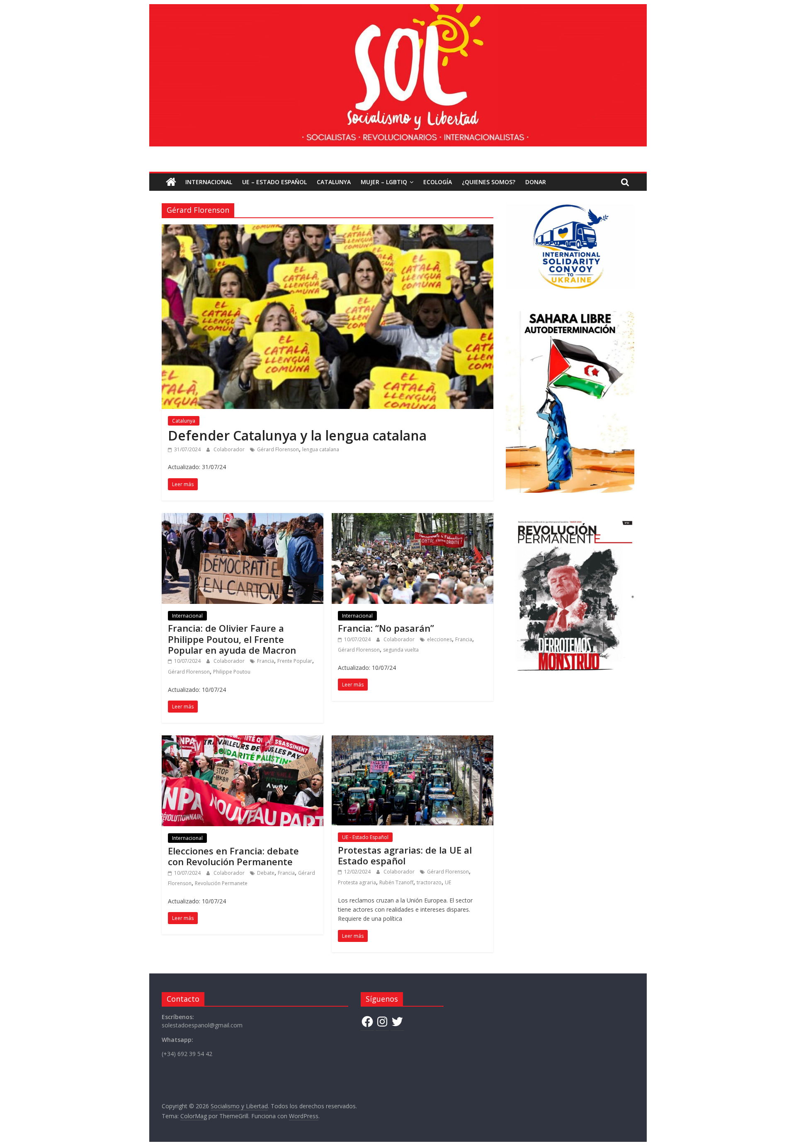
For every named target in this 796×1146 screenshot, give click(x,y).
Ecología (437, 182)
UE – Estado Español (274, 182)
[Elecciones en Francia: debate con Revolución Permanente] (242, 740)
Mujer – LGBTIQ (384, 182)
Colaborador (230, 449)
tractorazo (429, 882)
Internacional (208, 182)
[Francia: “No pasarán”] (412, 518)
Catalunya (334, 182)
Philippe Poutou (231, 671)
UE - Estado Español (365, 837)
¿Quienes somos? (488, 182)
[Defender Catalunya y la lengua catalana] (327, 229)
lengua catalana (320, 449)
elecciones (439, 639)
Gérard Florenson (278, 449)
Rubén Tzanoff (396, 882)
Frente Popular (294, 660)
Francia (265, 660)
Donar (535, 182)
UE (448, 882)
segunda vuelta (401, 649)
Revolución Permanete (221, 883)
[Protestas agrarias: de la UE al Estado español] (412, 740)
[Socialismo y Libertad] (398, 9)
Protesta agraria (357, 882)
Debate (265, 872)
